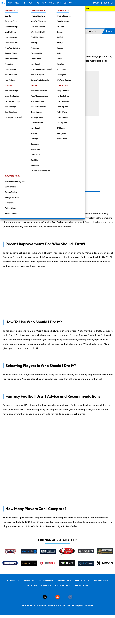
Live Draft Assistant (38, 26)
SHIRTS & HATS (82, 580)
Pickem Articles (10, 208)
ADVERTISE (29, 580)
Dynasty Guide (36, 53)
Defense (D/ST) (36, 155)
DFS (59, 3)
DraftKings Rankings (12, 101)
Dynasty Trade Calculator (40, 80)
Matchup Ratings (63, 96)
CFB (44, 3)
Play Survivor (9, 203)
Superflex (60, 64)
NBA (16, 3)
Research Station (11, 53)
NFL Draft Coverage (64, 16)
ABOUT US (32, 585)
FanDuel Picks (62, 112)
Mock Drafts (61, 69)
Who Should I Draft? (38, 32)
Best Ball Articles (11, 112)
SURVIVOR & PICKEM (12, 176)
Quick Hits (34, 160)
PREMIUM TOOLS (11, 10)
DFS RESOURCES (63, 85)
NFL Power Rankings (64, 80)
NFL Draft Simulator (38, 16)
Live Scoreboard (37, 123)
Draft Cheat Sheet (37, 37)
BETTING (68, 3)
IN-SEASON (35, 85)
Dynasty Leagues (63, 21)
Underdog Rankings (12, 96)
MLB (10, 3)
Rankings (34, 42)
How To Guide (10, 80)
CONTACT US (13, 580)
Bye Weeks (35, 165)
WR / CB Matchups (11, 58)
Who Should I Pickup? (38, 107)
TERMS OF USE (81, 585)
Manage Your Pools (12, 197)
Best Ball (60, 37)
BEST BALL (9, 85)
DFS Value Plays (62, 117)
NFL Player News (37, 117)
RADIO (111, 31)
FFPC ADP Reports (37, 74)
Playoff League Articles (39, 96)
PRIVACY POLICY (62, 585)
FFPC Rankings (10, 107)
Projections (9, 64)
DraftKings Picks (62, 107)
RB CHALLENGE (101, 580)
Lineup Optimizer (11, 37)
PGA (30, 3)
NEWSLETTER (64, 580)
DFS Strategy (61, 128)
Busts (58, 53)
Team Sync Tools (11, 21)
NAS (37, 3)
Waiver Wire (35, 149)
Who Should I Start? (38, 101)
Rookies (59, 32)
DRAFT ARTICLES (63, 10)
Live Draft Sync (10, 32)
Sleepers (60, 48)
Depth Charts (36, 58)
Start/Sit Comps (10, 69)
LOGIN (96, 3)
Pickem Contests (11, 213)
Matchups (34, 139)
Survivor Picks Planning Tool (40, 171)
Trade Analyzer (36, 112)
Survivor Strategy (11, 192)
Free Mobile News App (39, 91)
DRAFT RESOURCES (38, 10)
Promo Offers (62, 139)
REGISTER (108, 3)
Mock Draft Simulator (38, 21)
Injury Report (35, 64)
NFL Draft (60, 26)
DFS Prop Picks (62, 123)
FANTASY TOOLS (85, 31)
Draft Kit (8, 16)
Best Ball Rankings (11, 91)
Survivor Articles (10, 187)
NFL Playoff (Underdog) (13, 117)
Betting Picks (61, 133)
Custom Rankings (11, 26)
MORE (51, 3)
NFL (3, 3)
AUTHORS (46, 585)
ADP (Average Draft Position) (41, 69)
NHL (23, 3)
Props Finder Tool (11, 42)
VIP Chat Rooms (11, 74)
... (96, 31)
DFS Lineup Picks (63, 101)
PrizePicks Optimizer (12, 48)
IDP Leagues (61, 74)
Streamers (34, 144)
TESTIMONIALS (46, 580)
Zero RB (59, 58)
